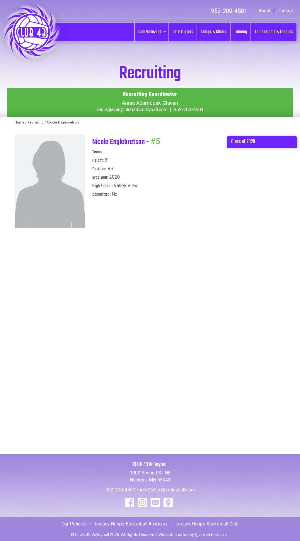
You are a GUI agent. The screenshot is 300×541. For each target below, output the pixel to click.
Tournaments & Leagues (274, 32)
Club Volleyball (149, 32)
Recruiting (36, 122)
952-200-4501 (229, 10)
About (264, 10)
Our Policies (74, 524)
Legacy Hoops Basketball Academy (131, 524)
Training (240, 32)
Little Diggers (183, 32)
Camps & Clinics (213, 32)
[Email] (155, 502)
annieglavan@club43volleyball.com (132, 109)
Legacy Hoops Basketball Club (206, 524)
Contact (285, 10)
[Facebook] (129, 502)
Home (19, 122)
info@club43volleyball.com (167, 490)
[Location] (168, 502)
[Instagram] (142, 502)
